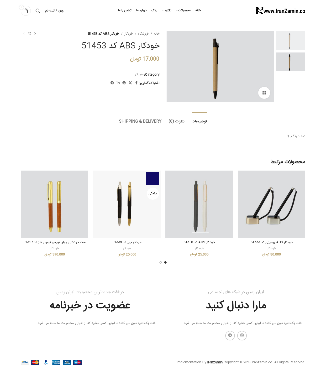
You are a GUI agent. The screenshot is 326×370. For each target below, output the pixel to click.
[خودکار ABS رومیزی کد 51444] (271, 204)
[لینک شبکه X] (130, 83)
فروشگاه (143, 33)
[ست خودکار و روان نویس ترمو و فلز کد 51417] (54, 204)
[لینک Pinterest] (124, 83)
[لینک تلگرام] (112, 83)
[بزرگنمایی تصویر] (264, 93)
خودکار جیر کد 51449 (126, 242)
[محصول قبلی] (35, 34)
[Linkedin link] (118, 83)
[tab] (199, 119)
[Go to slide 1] (165, 262)
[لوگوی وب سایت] (280, 11)
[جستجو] (38, 11)
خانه (156, 33)
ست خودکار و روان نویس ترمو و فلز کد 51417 (54, 242)
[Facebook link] (136, 83)
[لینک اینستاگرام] (242, 335)
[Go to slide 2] (160, 262)
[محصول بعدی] (23, 34)
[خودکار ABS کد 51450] (199, 204)
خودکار (128, 33)
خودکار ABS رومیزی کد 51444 (272, 242)
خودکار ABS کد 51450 (199, 242)
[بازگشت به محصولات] (29, 34)
